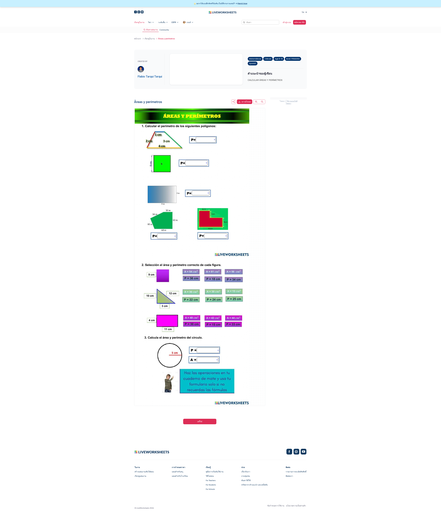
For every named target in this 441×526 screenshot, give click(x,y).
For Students (211, 485)
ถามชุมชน (245, 476)
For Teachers (211, 480)
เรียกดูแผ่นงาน (140, 476)
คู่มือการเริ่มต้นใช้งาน (214, 471)
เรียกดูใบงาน (139, 22)
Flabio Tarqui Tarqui (150, 76)
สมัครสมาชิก (299, 22)
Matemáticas (255, 58)
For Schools (210, 489)
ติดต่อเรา (289, 476)
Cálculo (268, 58)
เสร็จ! (199, 421)
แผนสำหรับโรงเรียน (180, 476)
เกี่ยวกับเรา (245, 471)
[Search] (244, 22)
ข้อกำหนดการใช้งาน (275, 506)
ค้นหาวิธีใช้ (246, 480)
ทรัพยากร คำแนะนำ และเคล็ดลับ (254, 485)
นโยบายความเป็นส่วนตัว (296, 506)
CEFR (173, 22)
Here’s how (242, 3)
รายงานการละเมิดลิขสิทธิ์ (296, 471)
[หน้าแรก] (222, 12)
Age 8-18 (279, 58)
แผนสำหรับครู (177, 471)
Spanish (252, 63)
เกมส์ (189, 22)
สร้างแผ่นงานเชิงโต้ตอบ (144, 471)
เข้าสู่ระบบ (287, 22)
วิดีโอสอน (210, 476)
